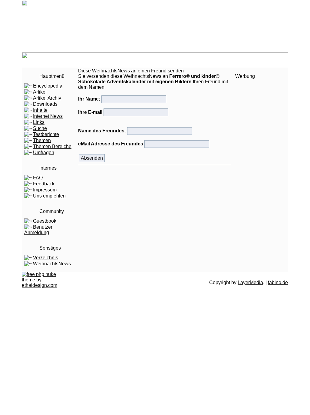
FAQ (38, 177)
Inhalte (40, 110)
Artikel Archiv (47, 98)
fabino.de (278, 282)
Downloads (45, 104)
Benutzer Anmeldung (38, 229)
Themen (42, 140)
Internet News (48, 116)
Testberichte (46, 134)
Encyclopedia (47, 85)
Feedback (43, 183)
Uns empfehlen (49, 195)
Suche (40, 128)
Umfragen (43, 152)
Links (39, 122)
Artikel (40, 92)
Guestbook (44, 221)
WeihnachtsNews (52, 263)
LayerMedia (250, 282)
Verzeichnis (45, 257)
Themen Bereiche (52, 146)
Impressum (45, 189)
